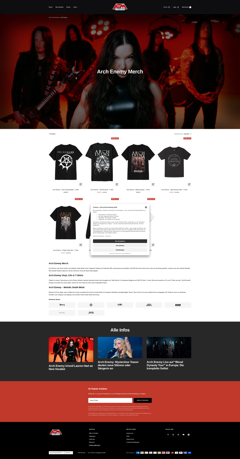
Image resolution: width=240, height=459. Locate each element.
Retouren (92, 442)
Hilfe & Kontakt (93, 433)
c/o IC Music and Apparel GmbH (96, 452)
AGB (127, 436)
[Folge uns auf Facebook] (168, 434)
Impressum (129, 433)
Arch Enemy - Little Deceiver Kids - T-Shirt (174, 189)
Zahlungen (92, 436)
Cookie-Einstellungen (132, 442)
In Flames (60, 294)
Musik (50, 7)
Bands (68, 7)
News (75, 7)
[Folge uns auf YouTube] (183, 434)
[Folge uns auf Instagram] (178, 434)
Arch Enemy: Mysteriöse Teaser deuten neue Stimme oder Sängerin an (118, 365)
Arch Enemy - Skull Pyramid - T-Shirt (102, 189)
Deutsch (68, 452)
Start (50, 17)
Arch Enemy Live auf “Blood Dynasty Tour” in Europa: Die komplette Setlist (165, 365)
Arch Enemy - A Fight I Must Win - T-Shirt (65, 250)
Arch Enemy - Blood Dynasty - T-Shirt (138, 189)
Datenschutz (130, 439)
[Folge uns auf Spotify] (188, 434)
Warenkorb (186, 7)
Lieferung (92, 439)
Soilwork (69, 294)
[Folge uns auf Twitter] (173, 434)
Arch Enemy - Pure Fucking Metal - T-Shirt (66, 189)
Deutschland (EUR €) (55, 452)
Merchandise (59, 7)
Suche (165, 7)
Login (175, 7)
